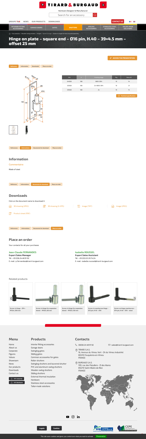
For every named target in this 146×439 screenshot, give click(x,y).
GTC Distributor (18, 382)
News (26, 21)
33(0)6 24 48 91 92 (86, 345)
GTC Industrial (18, 378)
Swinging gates (37, 351)
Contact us (117, 21)
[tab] (13, 129)
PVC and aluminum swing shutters (46, 367)
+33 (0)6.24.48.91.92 (21, 258)
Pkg (116, 77)
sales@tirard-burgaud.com (122, 345)
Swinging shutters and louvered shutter (48, 364)
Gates (54, 27)
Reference (14, 66)
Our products (38, 21)
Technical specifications (128, 96)
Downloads (54, 21)
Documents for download (41, 148)
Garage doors (36, 27)
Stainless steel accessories (109, 27)
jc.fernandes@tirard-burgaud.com (29, 261)
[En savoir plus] (103, 428)
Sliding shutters (38, 373)
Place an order (47, 66)
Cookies (56, 428)
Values (12, 357)
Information (24, 66)
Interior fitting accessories (18, 27)
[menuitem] (130, 21)
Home (11, 344)
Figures (12, 354)
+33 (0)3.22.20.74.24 (87, 258)
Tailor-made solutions (128, 27)
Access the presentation (124, 58)
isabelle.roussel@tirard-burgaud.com (97, 261)
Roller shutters (37, 360)
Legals (42, 428)
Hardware (35, 380)
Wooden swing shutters (41, 370)
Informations (25, 148)
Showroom (13, 360)
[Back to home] (73, 4)
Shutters (73, 27)
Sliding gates (36, 354)
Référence (14, 184)
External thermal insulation (43, 376)
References (14, 148)
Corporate (13, 351)
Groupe (14, 21)
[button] (33, 99)
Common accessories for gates (44, 357)
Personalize (100, 436)
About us (13, 347)
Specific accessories (91, 27)
